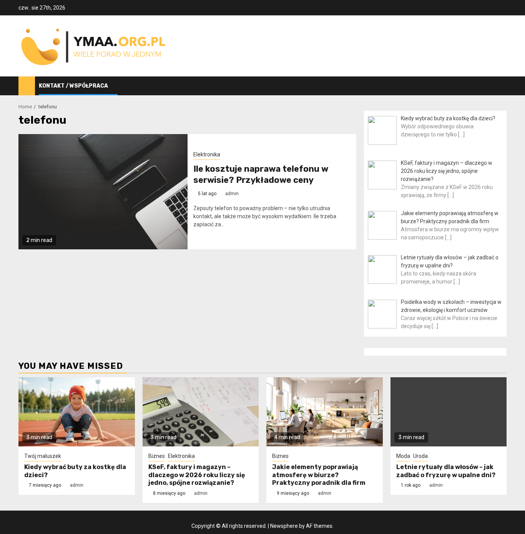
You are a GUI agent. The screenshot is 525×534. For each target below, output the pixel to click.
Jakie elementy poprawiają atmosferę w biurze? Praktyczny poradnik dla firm (319, 475)
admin (232, 193)
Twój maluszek (42, 456)
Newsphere (284, 526)
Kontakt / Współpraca (73, 86)
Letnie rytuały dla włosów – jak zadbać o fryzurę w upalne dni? (445, 471)
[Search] (501, 86)
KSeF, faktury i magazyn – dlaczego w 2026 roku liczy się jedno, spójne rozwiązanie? (196, 475)
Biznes (156, 456)
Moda (403, 456)
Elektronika (206, 154)
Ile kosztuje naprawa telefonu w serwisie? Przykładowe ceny (260, 174)
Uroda (420, 456)
